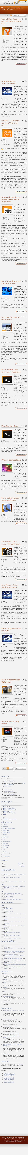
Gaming (4, 741)
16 (16, 768)
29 (26, 86)
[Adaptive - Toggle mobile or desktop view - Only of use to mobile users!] (22, 1)
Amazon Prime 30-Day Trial (9, 1075)
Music (4, 742)
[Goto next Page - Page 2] (25, 768)
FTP (9, 246)
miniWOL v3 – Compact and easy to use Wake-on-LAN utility (10, 123)
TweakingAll (10, 2)
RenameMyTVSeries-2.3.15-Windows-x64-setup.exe (13, 1026)
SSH (11, 246)
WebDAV (14, 246)
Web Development (6, 856)
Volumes (7, 236)
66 (26, 128)
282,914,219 (21, 865)
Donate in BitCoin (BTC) (8, 791)
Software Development (7, 853)
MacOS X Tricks (5, 42)
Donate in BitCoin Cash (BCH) (10, 794)
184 (26, 547)
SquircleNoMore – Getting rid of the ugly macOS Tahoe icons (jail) (11, 21)
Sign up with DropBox (8, 789)
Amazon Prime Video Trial (9, 1079)
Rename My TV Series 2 (8, 908)
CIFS (7, 246)
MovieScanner (17, 550)
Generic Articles (6, 830)
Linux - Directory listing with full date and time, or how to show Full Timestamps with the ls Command (14, 952)
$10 (24, 783)
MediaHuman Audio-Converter (9, 996)
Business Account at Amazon (9, 1074)
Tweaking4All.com (16, 1137)
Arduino (4, 475)
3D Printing (5, 824)
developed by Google (22, 338)
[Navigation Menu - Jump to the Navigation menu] (25, 1)
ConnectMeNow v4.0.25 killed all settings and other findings (15, 964)
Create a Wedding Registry (9, 1081)
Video (3, 561)
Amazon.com (20, 1064)
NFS (18, 246)
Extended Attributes (20, 56)
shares (12, 235)
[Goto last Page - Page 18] (14, 771)
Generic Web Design (6, 441)
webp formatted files (21, 336)
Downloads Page (6, 1054)
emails (19, 509)
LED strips (18, 465)
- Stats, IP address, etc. (9, 813)
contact (3, 614)
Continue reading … (21, 63)
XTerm (15, 432)
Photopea (5, 987)
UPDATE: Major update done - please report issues (13, 958)
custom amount (10, 784)
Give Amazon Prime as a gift (9, 1077)
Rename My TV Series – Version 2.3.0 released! (9, 82)
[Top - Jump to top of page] (19, 1)
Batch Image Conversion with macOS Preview (10, 318)
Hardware (4, 476)
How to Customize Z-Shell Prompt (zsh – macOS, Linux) (11, 371)
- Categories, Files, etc (9, 810)
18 (22, 768)
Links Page (5, 1002)
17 (26, 375)
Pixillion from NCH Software (13, 348)
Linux (3, 387)
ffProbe (25, 568)
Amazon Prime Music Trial (9, 1078)
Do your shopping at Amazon (9, 781)
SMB (4, 246)
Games (4, 740)
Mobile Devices (6, 838)
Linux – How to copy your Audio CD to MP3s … (12, 932)
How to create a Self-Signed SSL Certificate (10, 681)
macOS (24, 512)
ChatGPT (13, 148)
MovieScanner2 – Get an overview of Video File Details (11, 543)
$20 (5, 784)
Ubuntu (4, 982)
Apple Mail (23, 511)
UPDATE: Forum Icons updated (9, 962)
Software (4, 851)
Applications (5, 39)
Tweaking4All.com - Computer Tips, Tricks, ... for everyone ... (12, 7)
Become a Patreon (7, 786)
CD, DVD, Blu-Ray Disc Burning (9, 828)
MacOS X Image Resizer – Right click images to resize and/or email (14, 659)
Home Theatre (5, 142)
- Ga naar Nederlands (10, 819)
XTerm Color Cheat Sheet (9, 426)
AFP (21, 246)
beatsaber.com (17, 741)
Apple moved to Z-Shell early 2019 (20, 388)
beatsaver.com (20, 740)
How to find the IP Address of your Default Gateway (10, 282)
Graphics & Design (6, 40)
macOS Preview (9, 354)
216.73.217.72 (21, 863)
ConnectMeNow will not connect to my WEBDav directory (14, 960)
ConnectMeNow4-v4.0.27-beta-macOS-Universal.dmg (13, 1010)
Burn (4, 991)
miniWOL (19, 152)
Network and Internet (6, 144)
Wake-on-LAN (11, 184)
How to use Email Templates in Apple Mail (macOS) (10, 499)
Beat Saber (20, 728)
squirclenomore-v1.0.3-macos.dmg (10, 1019)
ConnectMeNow (16, 239)
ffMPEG (7, 569)
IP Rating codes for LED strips (11, 460)
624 (26, 205)
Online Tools (5, 843)
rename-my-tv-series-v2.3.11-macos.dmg (11, 1033)
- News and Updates (9, 808)
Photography (5, 338)
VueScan (5, 973)
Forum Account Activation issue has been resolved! (9, 586)
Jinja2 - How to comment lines (9, 954)
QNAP (4, 849)
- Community (7, 811)
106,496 (22, 866)
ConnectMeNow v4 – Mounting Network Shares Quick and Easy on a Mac (11, 199)
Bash (23, 386)
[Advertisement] (14, 72)
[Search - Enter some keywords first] (25, 15)
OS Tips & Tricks (6, 845)
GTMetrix (5, 979)
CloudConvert (20, 349)
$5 (22, 783)
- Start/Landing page (9, 807)
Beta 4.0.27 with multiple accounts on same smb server (14, 948)
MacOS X (4, 41)
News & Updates (5, 99)
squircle (25, 47)
